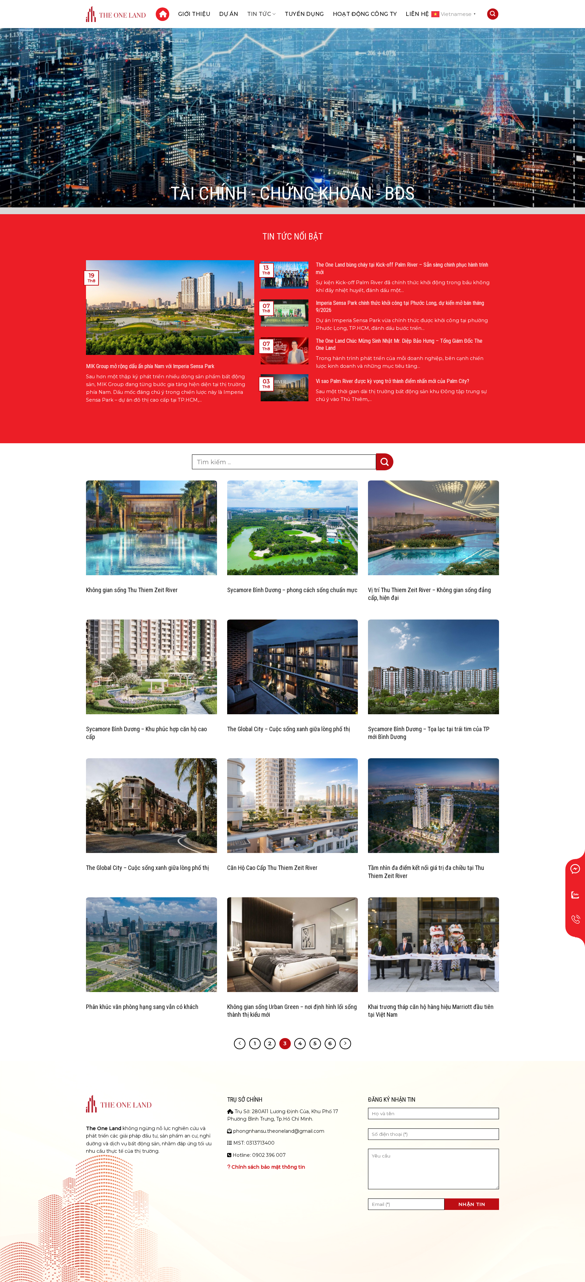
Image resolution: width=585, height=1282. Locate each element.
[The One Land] (116, 14)
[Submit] (384, 461)
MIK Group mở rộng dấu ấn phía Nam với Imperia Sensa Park (150, 366)
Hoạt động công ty (365, 14)
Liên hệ (417, 14)
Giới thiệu (194, 14)
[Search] (493, 14)
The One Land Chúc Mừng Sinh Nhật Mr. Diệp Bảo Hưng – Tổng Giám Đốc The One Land (399, 345)
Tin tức (259, 14)
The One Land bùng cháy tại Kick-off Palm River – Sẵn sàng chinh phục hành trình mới (402, 268)
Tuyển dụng (304, 14)
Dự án (228, 14)
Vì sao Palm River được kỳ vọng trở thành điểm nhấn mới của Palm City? (392, 381)
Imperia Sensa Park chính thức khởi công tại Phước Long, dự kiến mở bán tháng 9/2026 (400, 307)
